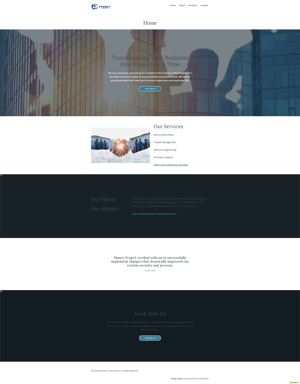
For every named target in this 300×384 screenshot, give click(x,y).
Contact (204, 5)
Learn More (150, 89)
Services (193, 5)
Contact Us (150, 338)
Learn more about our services (171, 164)
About (182, 5)
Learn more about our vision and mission (154, 213)
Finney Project (177, 378)
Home (173, 5)
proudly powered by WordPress (196, 378)
